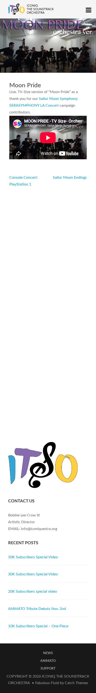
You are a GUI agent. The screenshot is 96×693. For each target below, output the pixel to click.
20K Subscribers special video (32, 591)
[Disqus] (48, 246)
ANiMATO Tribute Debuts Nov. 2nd (37, 609)
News (48, 653)
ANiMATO (48, 661)
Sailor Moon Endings (70, 177)
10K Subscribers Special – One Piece (38, 626)
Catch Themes (76, 683)
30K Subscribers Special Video (33, 574)
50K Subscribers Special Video (33, 557)
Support (48, 668)
